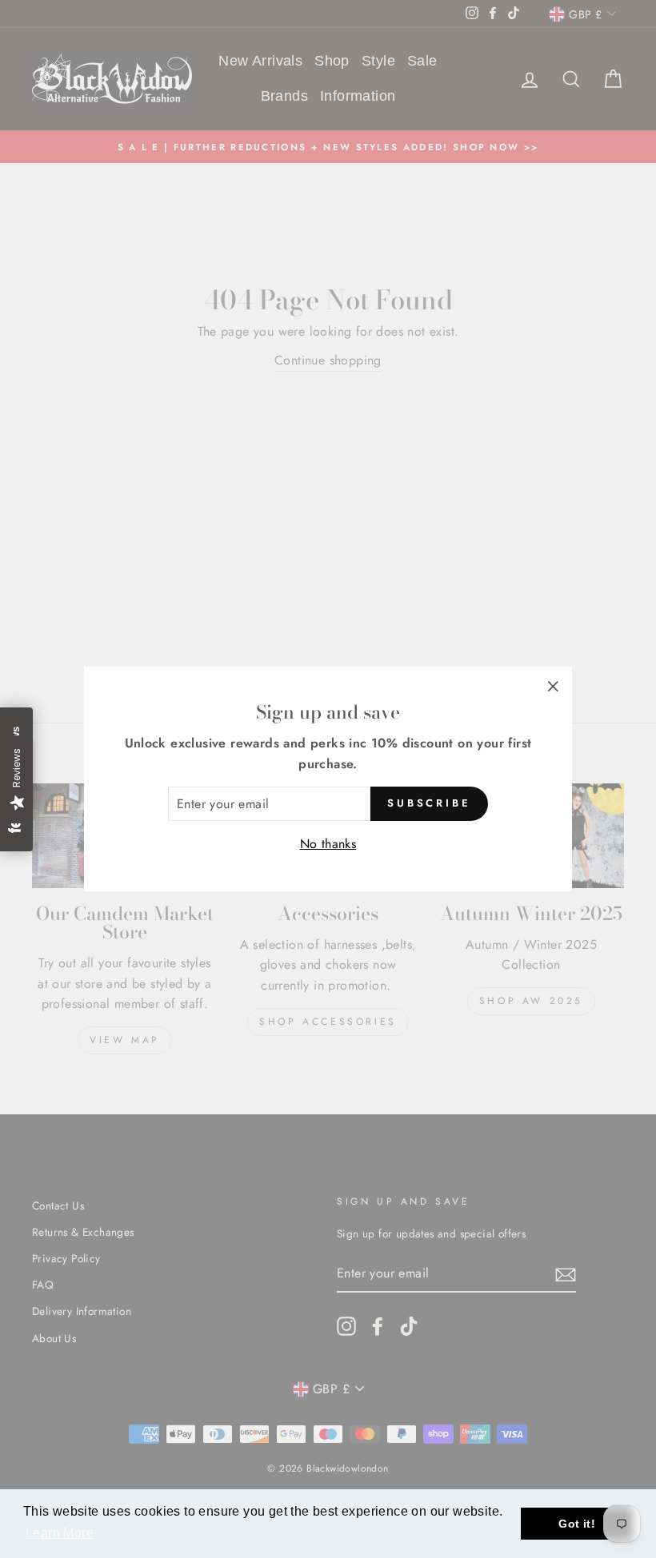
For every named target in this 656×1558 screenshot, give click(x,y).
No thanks (328, 844)
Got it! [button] (576, 1523)
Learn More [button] (60, 1533)
